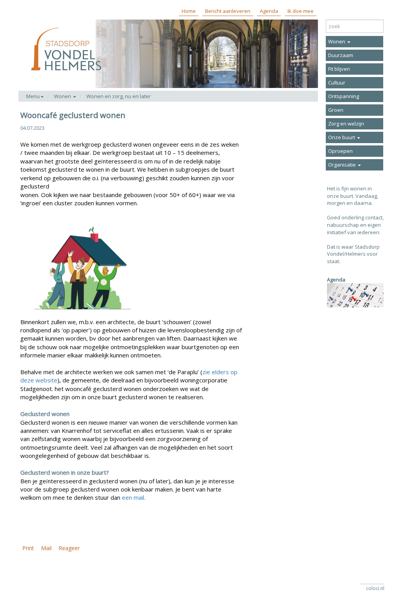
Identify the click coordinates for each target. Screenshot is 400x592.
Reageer (69, 548)
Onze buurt (342, 137)
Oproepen (340, 150)
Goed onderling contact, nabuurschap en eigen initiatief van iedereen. (355, 224)
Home (189, 10)
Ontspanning (343, 96)
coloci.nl (375, 588)
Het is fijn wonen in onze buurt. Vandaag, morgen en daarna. (352, 195)
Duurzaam (340, 55)
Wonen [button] (63, 96)
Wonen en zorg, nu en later (118, 96)
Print (28, 548)
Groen (335, 109)
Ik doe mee (301, 10)
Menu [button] (33, 96)
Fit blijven (339, 68)
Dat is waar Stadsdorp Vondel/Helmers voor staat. (353, 254)
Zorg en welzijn (346, 123)
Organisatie (342, 164)
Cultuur (336, 82)
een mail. (133, 497)
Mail (46, 548)
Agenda (269, 10)
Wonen (337, 41)
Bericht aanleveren (227, 10)
